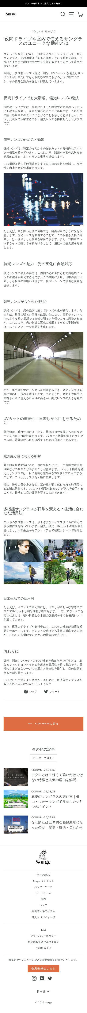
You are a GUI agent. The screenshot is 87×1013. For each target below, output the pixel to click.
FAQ (43, 929)
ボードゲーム (43, 893)
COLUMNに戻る (46, 723)
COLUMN (37, 31)
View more (43, 758)
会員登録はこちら (43, 968)
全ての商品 (43, 875)
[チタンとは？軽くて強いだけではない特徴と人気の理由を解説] (16, 777)
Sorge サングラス (43, 881)
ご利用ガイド (43, 948)
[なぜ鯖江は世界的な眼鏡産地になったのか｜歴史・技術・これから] (16, 825)
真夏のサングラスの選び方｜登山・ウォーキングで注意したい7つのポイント (56, 801)
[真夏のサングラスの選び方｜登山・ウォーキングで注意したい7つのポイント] (16, 799)
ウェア (44, 905)
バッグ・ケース (43, 887)
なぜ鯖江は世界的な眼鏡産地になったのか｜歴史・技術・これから (57, 825)
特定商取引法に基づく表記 (43, 942)
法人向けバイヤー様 (43, 917)
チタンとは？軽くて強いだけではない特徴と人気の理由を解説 (57, 777)
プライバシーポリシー (43, 936)
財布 (43, 899)
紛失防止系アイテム (43, 911)
